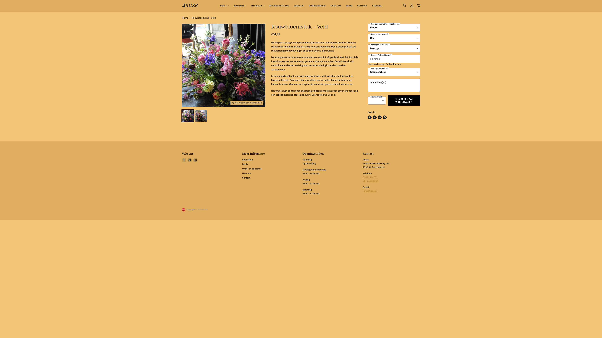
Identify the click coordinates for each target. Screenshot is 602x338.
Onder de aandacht (251, 168)
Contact (362, 5)
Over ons (336, 5)
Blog (349, 5)
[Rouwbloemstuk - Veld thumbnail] (188, 116)
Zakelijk (299, 5)
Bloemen (239, 5)
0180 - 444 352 (370, 177)
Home (185, 17)
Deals (223, 5)
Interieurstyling (279, 5)
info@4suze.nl (370, 191)
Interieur (256, 5)
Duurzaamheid (317, 5)
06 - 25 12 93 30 (371, 181)
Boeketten (247, 159)
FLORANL (377, 5)
